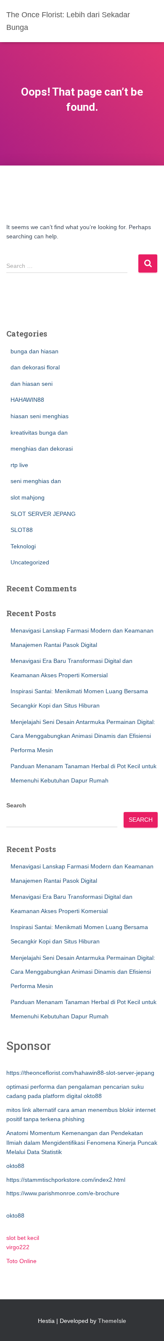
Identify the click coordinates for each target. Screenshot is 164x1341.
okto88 (15, 1165)
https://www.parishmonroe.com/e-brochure (62, 1193)
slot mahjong (28, 497)
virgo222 (17, 1247)
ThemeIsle (112, 1320)
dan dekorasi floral (35, 367)
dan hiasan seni (32, 383)
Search (16, 805)
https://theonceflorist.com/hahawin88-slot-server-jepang (80, 1072)
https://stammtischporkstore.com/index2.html (65, 1179)
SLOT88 (22, 529)
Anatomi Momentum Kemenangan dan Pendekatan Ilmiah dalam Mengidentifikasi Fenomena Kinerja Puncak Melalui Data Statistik (81, 1142)
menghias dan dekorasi (42, 448)
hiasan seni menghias (40, 416)
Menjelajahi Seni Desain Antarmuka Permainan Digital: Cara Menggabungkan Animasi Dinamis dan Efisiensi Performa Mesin (83, 736)
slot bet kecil (22, 1237)
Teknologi (23, 546)
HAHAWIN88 (27, 399)
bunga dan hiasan (34, 351)
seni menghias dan (36, 481)
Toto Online (21, 1261)
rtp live (19, 465)
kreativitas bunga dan (39, 432)
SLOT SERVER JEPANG (43, 513)
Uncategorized (30, 562)
